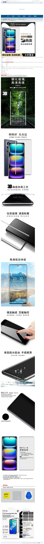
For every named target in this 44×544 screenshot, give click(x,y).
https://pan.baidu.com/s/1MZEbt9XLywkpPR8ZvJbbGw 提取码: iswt (13, 75)
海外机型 (9, 19)
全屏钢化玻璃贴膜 (5, 19)
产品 (1, 19)
